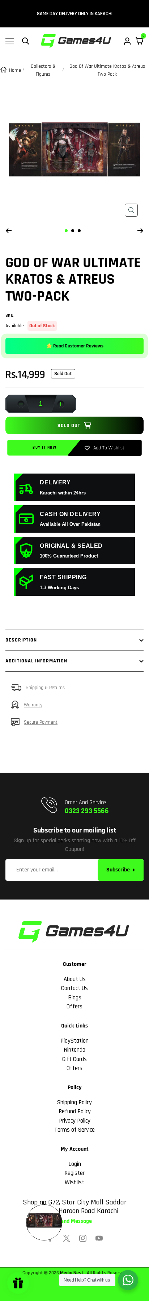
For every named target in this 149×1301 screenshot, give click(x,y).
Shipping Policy (74, 1102)
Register (74, 1173)
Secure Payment (41, 722)
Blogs (74, 998)
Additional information (36, 661)
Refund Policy (75, 1111)
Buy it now (44, 447)
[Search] (25, 41)
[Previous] (8, 230)
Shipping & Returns (45, 687)
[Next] (140, 230)
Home (15, 70)
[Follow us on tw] (66, 1238)
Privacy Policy (74, 1121)
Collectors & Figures (43, 70)
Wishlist (74, 1182)
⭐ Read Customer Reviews (74, 346)
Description (21, 640)
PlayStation (74, 1041)
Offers (74, 1007)
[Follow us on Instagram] (83, 1238)
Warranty (33, 705)
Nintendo (74, 1050)
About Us (75, 979)
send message (75, 1221)
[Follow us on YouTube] (99, 1238)
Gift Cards (74, 1059)
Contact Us (74, 988)
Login (74, 1164)
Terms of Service (74, 1130)
